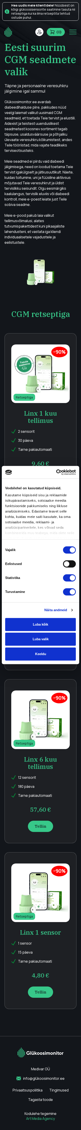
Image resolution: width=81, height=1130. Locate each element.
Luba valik (41, 639)
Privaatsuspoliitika (28, 1090)
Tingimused (59, 1090)
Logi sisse (39, 32)
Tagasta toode (40, 1099)
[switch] (69, 563)
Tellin (40, 826)
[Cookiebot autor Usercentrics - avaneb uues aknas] (57, 472)
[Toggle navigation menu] (72, 32)
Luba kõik (40, 624)
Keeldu (40, 654)
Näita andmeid (55, 610)
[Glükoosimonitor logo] (8, 32)
